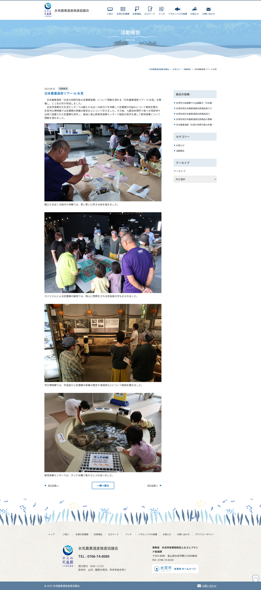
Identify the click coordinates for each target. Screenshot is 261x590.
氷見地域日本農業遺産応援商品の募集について (195, 119)
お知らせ (180, 145)
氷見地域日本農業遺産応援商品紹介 (193, 113)
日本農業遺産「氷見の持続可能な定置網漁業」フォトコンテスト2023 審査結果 (195, 124)
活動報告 (180, 150)
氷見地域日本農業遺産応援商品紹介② (194, 108)
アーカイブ (179, 171)
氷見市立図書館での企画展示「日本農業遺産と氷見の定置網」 (195, 103)
